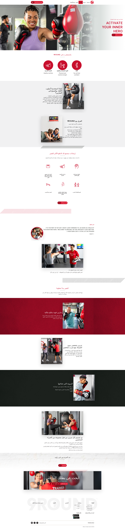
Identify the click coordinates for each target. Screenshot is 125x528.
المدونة (77, 2)
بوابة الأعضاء (72, 2)
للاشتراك (80, 2)
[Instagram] (37, 523)
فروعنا (84, 2)
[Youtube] (32, 523)
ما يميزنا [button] (88, 2)
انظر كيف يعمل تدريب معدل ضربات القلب (75, 449)
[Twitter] (35, 523)
